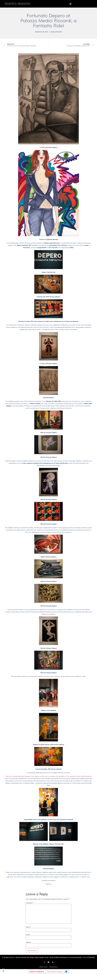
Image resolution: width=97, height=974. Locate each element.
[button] (70, 3)
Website (28, 942)
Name (28, 927)
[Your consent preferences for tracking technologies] (3, 970)
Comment (29, 903)
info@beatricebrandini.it (60, 957)
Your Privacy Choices (54, 971)
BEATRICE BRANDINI (17, 3)
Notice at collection (37, 971)
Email (28, 934)
